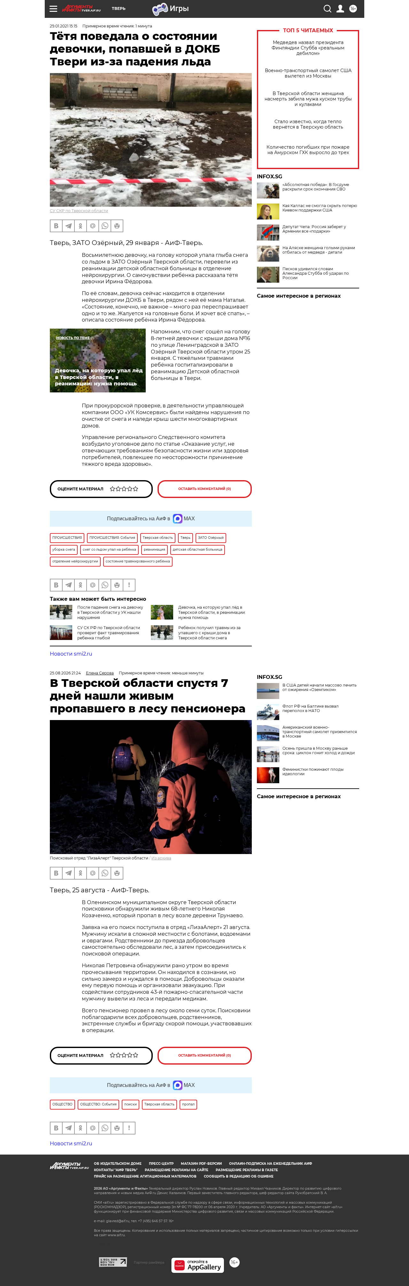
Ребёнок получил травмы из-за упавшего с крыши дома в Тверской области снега (209, 632)
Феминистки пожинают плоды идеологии (312, 771)
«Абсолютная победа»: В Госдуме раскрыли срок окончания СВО (315, 186)
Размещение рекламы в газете (247, 1170)
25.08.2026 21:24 (65, 673)
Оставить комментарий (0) (204, 489)
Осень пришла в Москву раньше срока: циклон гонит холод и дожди (318, 750)
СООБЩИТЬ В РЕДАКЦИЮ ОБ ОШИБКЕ (239, 1176)
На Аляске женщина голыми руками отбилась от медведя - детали (318, 250)
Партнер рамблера (149, 1262)
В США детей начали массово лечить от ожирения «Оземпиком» (319, 687)
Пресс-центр (161, 1164)
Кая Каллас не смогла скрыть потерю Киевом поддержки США (319, 208)
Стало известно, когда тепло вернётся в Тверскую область (308, 124)
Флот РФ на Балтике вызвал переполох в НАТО (310, 708)
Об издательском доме (118, 1164)
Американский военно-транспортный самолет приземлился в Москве (319, 732)
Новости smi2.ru (71, 654)
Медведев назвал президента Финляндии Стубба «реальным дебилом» (308, 48)
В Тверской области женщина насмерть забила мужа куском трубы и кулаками (308, 99)
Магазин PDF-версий (201, 1164)
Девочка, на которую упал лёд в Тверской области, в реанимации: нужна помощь (212, 612)
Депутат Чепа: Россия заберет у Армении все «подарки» (314, 229)
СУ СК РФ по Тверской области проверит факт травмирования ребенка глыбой (108, 632)
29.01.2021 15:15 (63, 26)
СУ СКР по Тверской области (79, 210)
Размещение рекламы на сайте (176, 1170)
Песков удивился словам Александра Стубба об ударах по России (315, 273)
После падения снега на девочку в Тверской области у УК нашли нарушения (110, 612)
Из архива (161, 858)
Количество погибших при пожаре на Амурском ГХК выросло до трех (308, 150)
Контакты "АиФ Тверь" (115, 1170)
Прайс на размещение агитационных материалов (145, 1176)
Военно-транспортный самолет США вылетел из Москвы (308, 73)
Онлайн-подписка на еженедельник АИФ (270, 1164)
